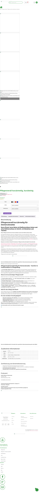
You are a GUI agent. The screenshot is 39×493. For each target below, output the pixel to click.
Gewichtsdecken (3, 453)
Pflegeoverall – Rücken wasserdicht (6, 451)
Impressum (22, 419)
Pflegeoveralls (4, 9)
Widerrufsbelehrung (23, 423)
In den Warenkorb (7, 213)
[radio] (12, 202)
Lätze (1, 455)
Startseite (13, 416)
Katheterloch (5, 208)
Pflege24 (4, 195)
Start (1, 9)
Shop (12, 418)
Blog (12, 422)
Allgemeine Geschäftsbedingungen (24, 417)
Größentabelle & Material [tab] (30, 216)
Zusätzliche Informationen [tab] (13, 216)
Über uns (13, 420)
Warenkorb (31, 418)
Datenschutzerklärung (24, 421)
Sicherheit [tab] (22, 216)
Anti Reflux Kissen (3, 457)
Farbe (6, 201)
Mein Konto (31, 416)
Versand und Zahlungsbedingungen (24, 425)
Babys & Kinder (3, 459)
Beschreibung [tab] (4, 216)
